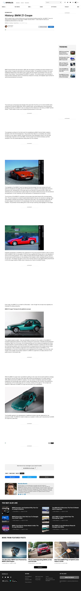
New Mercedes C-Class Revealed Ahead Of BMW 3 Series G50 (64, 58)
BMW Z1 (7, 473)
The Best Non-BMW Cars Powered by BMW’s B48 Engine (14, 560)
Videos (41, 6)
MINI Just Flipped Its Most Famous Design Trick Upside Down (63, 64)
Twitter (30, 477)
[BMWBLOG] (11, 574)
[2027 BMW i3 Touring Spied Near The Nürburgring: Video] (45, 516)
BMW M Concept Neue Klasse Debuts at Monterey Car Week (64, 53)
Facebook (13, 477)
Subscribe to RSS (28, 579)
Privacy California (28, 582)
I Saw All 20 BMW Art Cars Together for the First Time (63, 70)
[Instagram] (73, 2)
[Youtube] (70, 2)
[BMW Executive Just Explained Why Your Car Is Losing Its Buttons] (5, 507)
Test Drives (17, 6)
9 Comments (51, 26)
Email (47, 477)
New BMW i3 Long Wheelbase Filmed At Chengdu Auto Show (63, 526)
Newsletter (27, 2)
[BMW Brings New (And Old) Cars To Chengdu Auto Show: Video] (5, 516)
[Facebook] (65, 2)
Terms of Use (37, 578)
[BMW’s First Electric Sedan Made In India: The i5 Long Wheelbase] (5, 525)
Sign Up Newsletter (49, 578)
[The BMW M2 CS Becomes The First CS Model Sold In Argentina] (45, 507)
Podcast (67, 6)
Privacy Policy (37, 579)
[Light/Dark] (76, 2)
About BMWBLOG (28, 576)
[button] (52, 442)
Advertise (18, 2)
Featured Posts (8, 12)
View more (40, 567)
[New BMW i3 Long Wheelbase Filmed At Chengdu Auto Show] (45, 525)
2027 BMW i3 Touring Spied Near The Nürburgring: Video (63, 517)
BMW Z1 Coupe (12, 473)
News (29, 6)
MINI (78, 6)
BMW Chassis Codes (39, 576)
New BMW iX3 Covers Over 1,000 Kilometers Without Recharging (64, 76)
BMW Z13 (17, 473)
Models (3, 6)
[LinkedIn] (25, 494)
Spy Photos (53, 6)
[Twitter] (67, 2)
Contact (22, 2)
